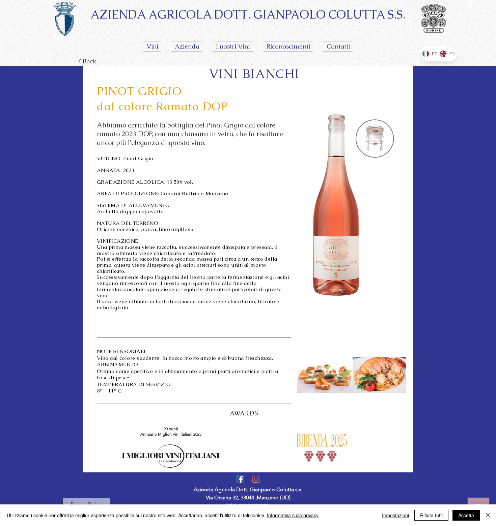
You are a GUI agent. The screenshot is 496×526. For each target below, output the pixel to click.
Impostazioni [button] (395, 515)
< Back (88, 61)
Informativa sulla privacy (293, 515)
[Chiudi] (488, 515)
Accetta (466, 515)
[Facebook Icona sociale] (240, 479)
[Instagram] (256, 479)
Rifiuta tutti (431, 515)
